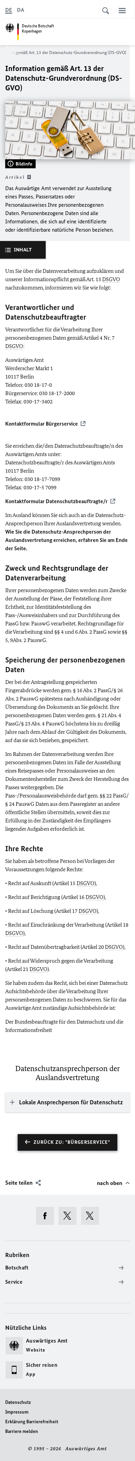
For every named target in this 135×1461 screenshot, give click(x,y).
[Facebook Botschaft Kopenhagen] (47, 1216)
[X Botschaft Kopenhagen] (69, 1216)
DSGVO (111, 279)
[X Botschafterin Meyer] (92, 1216)
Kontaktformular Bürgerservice (41, 423)
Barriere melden (21, 1431)
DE (8, 10)
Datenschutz (18, 1402)
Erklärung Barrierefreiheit (31, 1422)
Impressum (16, 1412)
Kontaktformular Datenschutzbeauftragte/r (56, 501)
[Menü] (122, 10)
